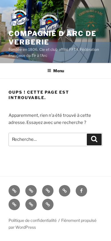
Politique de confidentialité (33, 220)
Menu (58, 70)
